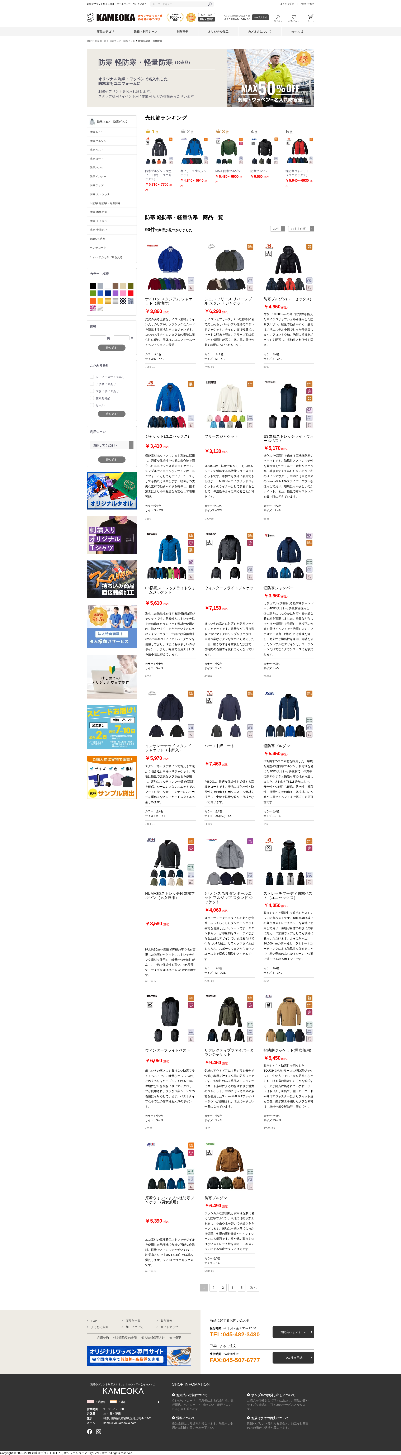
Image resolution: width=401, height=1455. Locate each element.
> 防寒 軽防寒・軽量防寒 (105, 203)
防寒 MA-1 (96, 132)
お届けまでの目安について (270, 1418)
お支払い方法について (192, 1395)
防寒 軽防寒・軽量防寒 (150, 41)
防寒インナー (98, 176)
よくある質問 (287, 4)
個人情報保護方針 (153, 1337)
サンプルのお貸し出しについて (273, 1395)
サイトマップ (169, 1327)
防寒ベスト (97, 149)
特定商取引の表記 (125, 1337)
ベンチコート (98, 247)
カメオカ (102, 1453)
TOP (89, 41)
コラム (295, 32)
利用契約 (103, 1337)
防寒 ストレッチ (100, 194)
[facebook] (90, 1431)
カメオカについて (260, 31)
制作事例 (182, 31)
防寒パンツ (97, 167)
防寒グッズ (97, 185)
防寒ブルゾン (98, 141)
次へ (253, 1287)
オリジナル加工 (218, 31)
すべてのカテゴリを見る (108, 257)
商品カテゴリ (105, 31)
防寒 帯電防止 (98, 229)
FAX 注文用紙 (293, 1357)
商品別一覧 (100, 41)
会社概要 (175, 1337)
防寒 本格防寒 (98, 212)
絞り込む (112, 347)
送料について (185, 1418)
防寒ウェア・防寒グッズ (122, 41)
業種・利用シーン (145, 31)
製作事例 (166, 1320)
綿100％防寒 (97, 238)
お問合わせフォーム (293, 1332)
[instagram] (99, 1431)
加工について (134, 1327)
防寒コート (97, 158)
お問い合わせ (307, 4)
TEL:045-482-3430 (235, 1334)
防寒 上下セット (100, 221)
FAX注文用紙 (260, 17)
